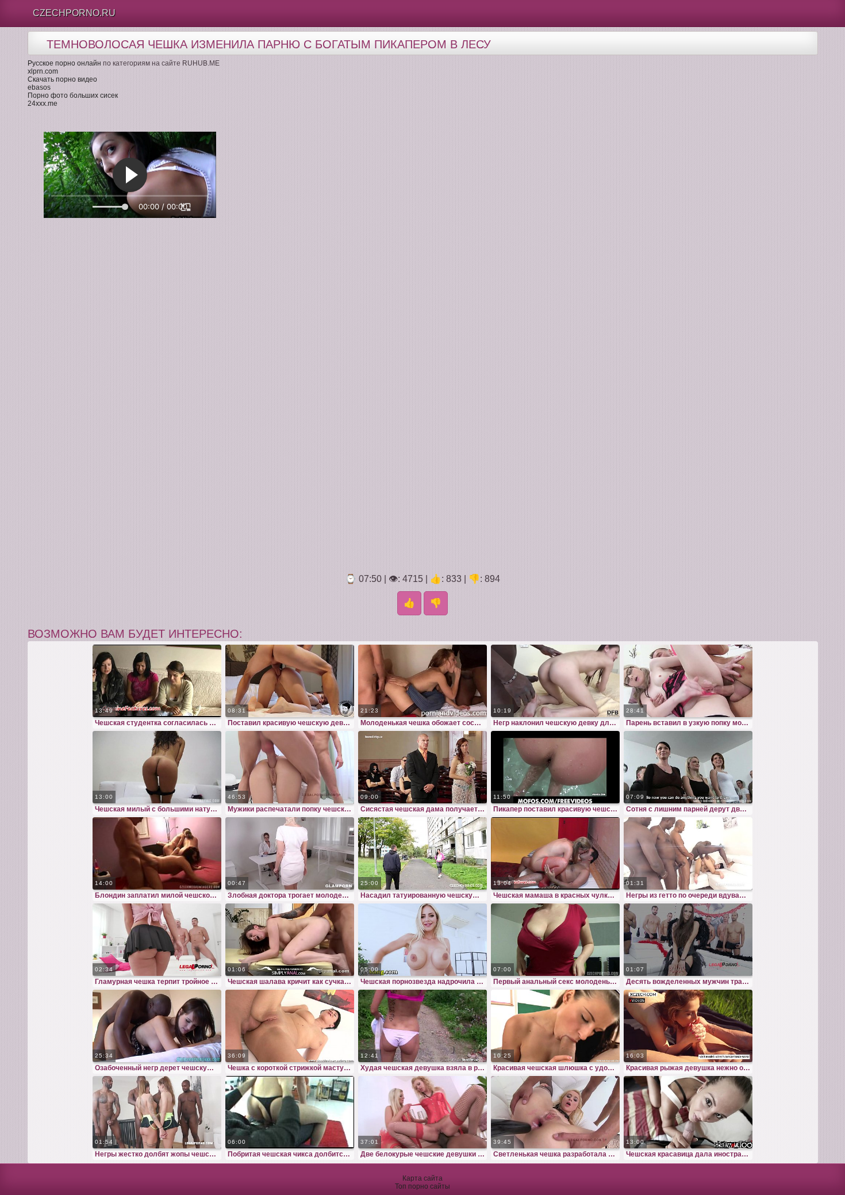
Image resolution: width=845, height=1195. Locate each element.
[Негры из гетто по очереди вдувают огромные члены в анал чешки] (688, 853)
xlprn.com (43, 71)
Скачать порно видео (62, 79)
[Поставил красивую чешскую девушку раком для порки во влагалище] (289, 681)
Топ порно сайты (422, 1186)
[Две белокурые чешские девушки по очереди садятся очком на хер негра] (422, 1112)
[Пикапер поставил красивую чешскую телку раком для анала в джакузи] (555, 767)
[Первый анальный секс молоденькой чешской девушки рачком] (555, 939)
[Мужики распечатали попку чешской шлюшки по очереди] (289, 767)
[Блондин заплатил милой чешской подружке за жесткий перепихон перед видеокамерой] (157, 853)
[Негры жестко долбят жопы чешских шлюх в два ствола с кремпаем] (157, 1112)
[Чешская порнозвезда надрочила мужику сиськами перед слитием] (422, 939)
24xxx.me (42, 103)
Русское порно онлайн (64, 63)
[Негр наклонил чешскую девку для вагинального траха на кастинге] (555, 681)
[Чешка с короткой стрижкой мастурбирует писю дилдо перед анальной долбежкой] (289, 1026)
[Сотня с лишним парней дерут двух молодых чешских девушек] (688, 767)
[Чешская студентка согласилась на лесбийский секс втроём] (157, 681)
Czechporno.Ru (74, 13)
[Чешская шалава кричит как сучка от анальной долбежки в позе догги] (289, 939)
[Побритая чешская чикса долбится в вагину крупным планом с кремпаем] (289, 1112)
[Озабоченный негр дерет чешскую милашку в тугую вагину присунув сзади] (157, 1026)
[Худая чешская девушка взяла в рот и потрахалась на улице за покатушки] (422, 1026)
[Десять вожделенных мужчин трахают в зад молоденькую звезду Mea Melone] (688, 939)
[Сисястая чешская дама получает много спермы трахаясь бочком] (422, 767)
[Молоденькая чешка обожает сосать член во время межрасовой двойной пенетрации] (422, 681)
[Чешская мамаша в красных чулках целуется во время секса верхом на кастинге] (555, 853)
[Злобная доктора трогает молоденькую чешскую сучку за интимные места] (289, 853)
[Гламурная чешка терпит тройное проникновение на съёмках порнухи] (157, 939)
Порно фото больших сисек (73, 95)
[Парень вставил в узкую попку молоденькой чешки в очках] (688, 681)
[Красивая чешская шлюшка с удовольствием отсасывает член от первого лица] (555, 1026)
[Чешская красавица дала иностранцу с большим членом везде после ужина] (688, 1112)
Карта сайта (422, 1178)
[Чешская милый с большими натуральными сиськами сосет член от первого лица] (157, 767)
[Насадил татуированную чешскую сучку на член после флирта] (422, 853)
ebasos (39, 87)
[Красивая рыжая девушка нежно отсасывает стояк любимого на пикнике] (688, 1026)
